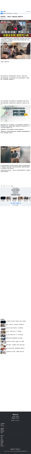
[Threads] (15, 420)
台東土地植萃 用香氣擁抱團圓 (15, 189)
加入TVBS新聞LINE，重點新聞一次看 (15, 203)
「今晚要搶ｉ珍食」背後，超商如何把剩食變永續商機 (9, 13)
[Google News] (19, 420)
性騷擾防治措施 (2, 430)
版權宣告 (2, 432)
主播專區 (2, 439)
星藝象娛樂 (2, 440)
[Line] (13, 420)
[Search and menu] (29, 11)
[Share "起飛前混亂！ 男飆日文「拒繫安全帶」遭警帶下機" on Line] (28, 11)
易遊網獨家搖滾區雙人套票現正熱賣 (15, 194)
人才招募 (2, 438)
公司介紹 (2, 436)
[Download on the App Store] (12, 449)
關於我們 (2, 424)
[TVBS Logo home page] (3, 11)
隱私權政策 (2, 429)
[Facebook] (11, 420)
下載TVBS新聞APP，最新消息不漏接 (15, 202)
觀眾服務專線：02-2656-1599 (15, 418)
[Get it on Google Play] (18, 449)
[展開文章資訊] (29, 18)
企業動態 (2, 437)
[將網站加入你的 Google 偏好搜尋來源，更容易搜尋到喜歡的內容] (15, 205)
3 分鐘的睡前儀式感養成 (15, 191)
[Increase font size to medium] (26, 11)
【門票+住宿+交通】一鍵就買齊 (15, 195)
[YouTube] (18, 420)
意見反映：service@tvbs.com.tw (15, 417)
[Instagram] (16, 420)
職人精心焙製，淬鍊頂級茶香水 (15, 190)
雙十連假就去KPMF (15, 193)
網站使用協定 (2, 431)
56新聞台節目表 (2, 425)
